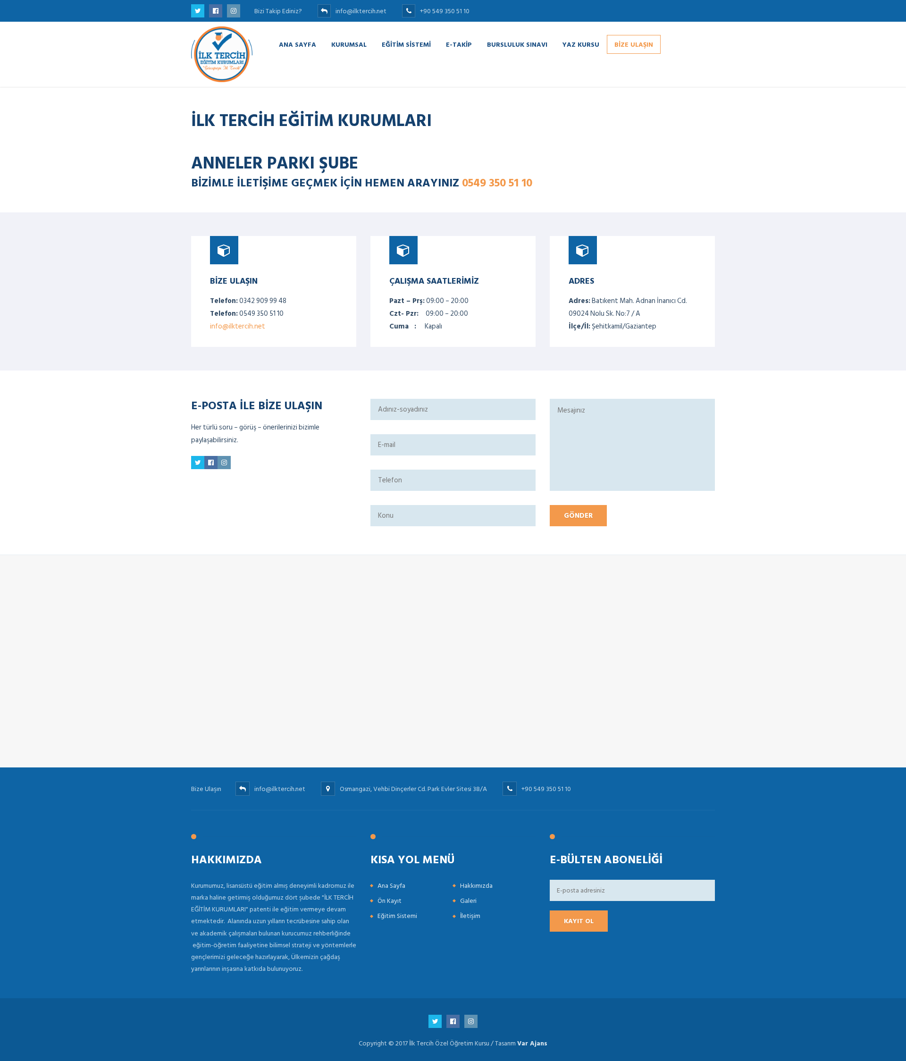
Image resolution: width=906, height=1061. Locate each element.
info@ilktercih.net (237, 326)
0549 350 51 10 (497, 182)
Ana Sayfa (297, 44)
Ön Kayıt (390, 900)
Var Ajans (532, 1043)
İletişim (470, 915)
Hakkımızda (476, 885)
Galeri (468, 900)
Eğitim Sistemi (406, 44)
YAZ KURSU (580, 44)
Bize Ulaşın (633, 44)
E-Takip (459, 44)
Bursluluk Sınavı (517, 44)
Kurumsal (349, 44)
